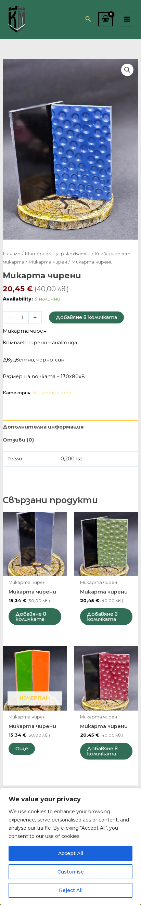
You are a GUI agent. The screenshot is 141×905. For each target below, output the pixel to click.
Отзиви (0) (18, 440)
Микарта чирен (47, 262)
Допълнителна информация (43, 427)
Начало (12, 253)
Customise (70, 872)
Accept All (70, 853)
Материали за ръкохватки (57, 253)
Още (21, 748)
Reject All (70, 890)
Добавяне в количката (86, 317)
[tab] (70, 426)
